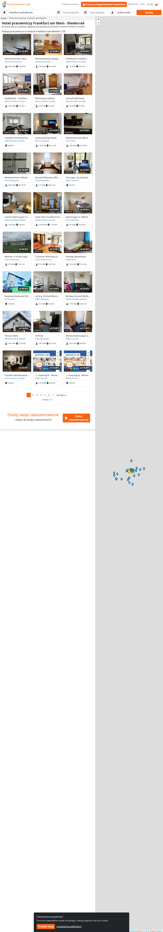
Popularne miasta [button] (70, 4)
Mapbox (159, 931)
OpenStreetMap (130, 931)
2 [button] (32, 395)
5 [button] (44, 395)
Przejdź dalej (45, 926)
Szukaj (149, 12)
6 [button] (49, 395)
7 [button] (53, 395)
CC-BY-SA (147, 931)
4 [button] (40, 395)
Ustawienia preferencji (68, 926)
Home (3, 18)
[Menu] (157, 4)
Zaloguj (150, 4)
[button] (61, 395)
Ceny (142, 4)
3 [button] (36, 395)
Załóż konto (133, 4)
